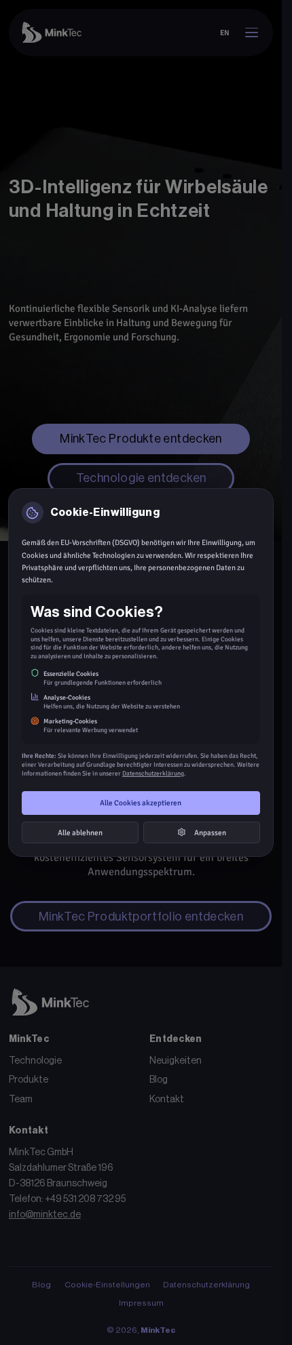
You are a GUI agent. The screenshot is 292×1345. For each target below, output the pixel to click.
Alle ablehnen (80, 832)
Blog (158, 1080)
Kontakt (166, 1099)
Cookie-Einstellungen (107, 1285)
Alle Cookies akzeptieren (140, 802)
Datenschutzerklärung (206, 1285)
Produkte (28, 1080)
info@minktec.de (45, 1215)
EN (225, 32)
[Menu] (251, 32)
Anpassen (210, 832)
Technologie (35, 1061)
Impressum (141, 1303)
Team (21, 1099)
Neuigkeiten (175, 1061)
